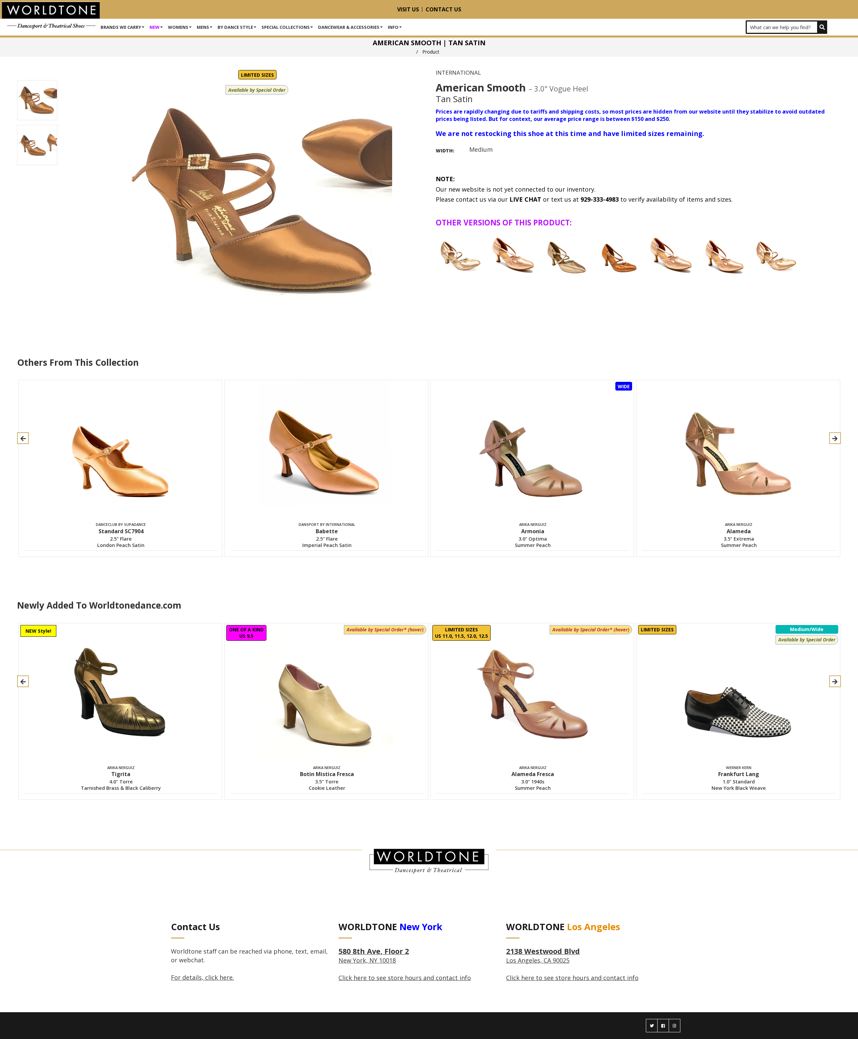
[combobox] (786, 27)
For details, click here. (202, 977)
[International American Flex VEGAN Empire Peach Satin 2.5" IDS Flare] (724, 254)
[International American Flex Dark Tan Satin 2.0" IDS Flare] (619, 254)
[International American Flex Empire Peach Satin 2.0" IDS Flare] (514, 254)
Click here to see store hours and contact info (405, 978)
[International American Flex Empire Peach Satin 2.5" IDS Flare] (566, 254)
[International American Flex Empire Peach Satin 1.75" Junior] (461, 254)
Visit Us (408, 9)
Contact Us (443, 9)
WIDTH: (445, 150)
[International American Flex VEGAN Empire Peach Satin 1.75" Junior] (777, 254)
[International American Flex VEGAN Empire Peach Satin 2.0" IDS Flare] (672, 254)
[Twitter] (652, 1025)
